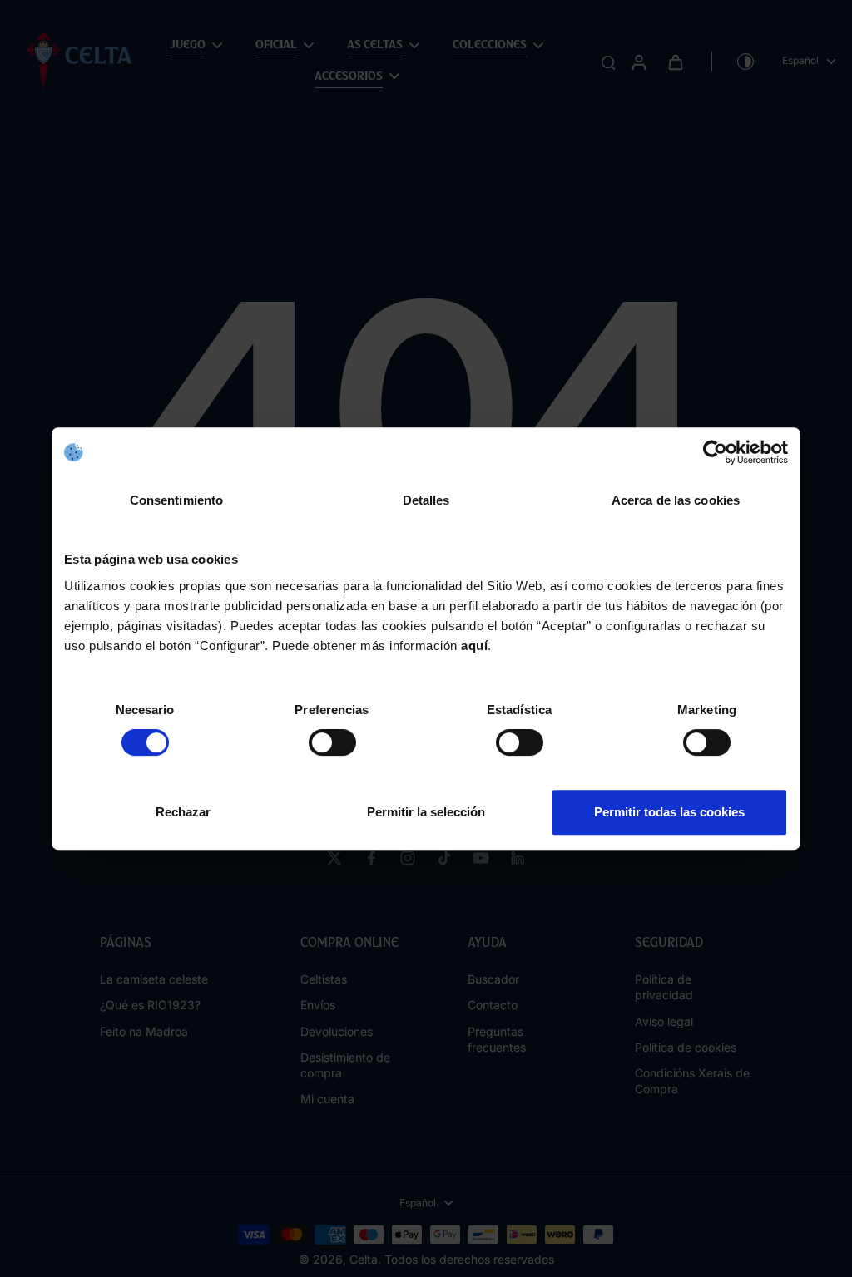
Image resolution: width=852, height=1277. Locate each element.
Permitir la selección (426, 812)
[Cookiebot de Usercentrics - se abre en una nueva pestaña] (715, 452)
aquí (474, 645)
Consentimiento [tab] (176, 500)
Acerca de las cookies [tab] (676, 500)
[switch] (332, 742)
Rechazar (183, 812)
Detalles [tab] (426, 500)
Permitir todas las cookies (669, 812)
